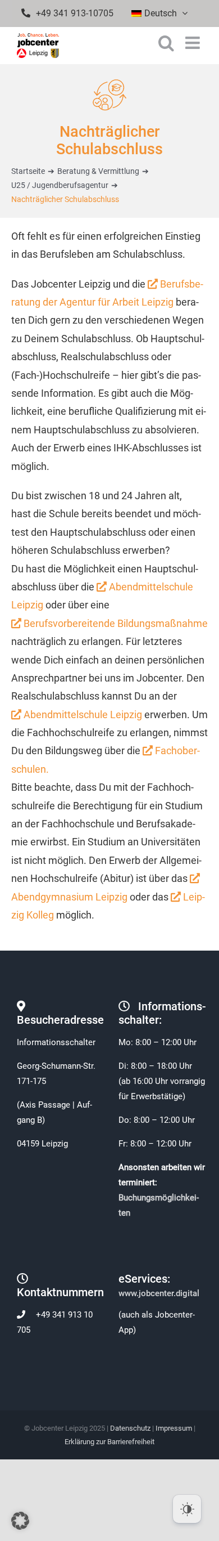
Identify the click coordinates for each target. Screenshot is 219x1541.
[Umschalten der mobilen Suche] (166, 42)
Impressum (174, 1428)
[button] (20, 1520)
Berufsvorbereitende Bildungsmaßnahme (114, 623)
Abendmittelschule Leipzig (81, 714)
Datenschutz (130, 1428)
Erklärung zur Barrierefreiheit (109, 1441)
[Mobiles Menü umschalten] (193, 42)
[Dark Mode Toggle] (187, 1509)
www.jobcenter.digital (160, 1293)
